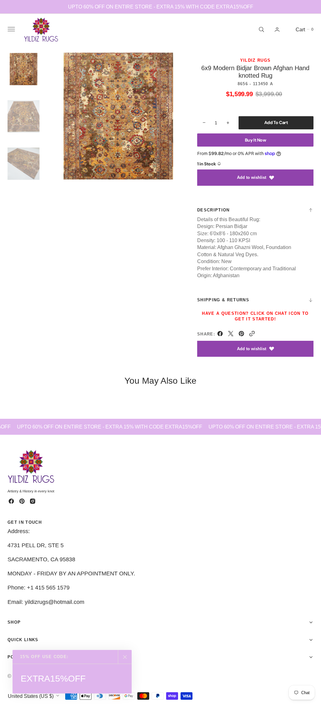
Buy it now (255, 140)
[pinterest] (241, 335)
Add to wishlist (251, 177)
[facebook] (220, 335)
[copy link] (252, 335)
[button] (11, 29)
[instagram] (32, 501)
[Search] (261, 29)
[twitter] (231, 335)
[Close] (125, 657)
